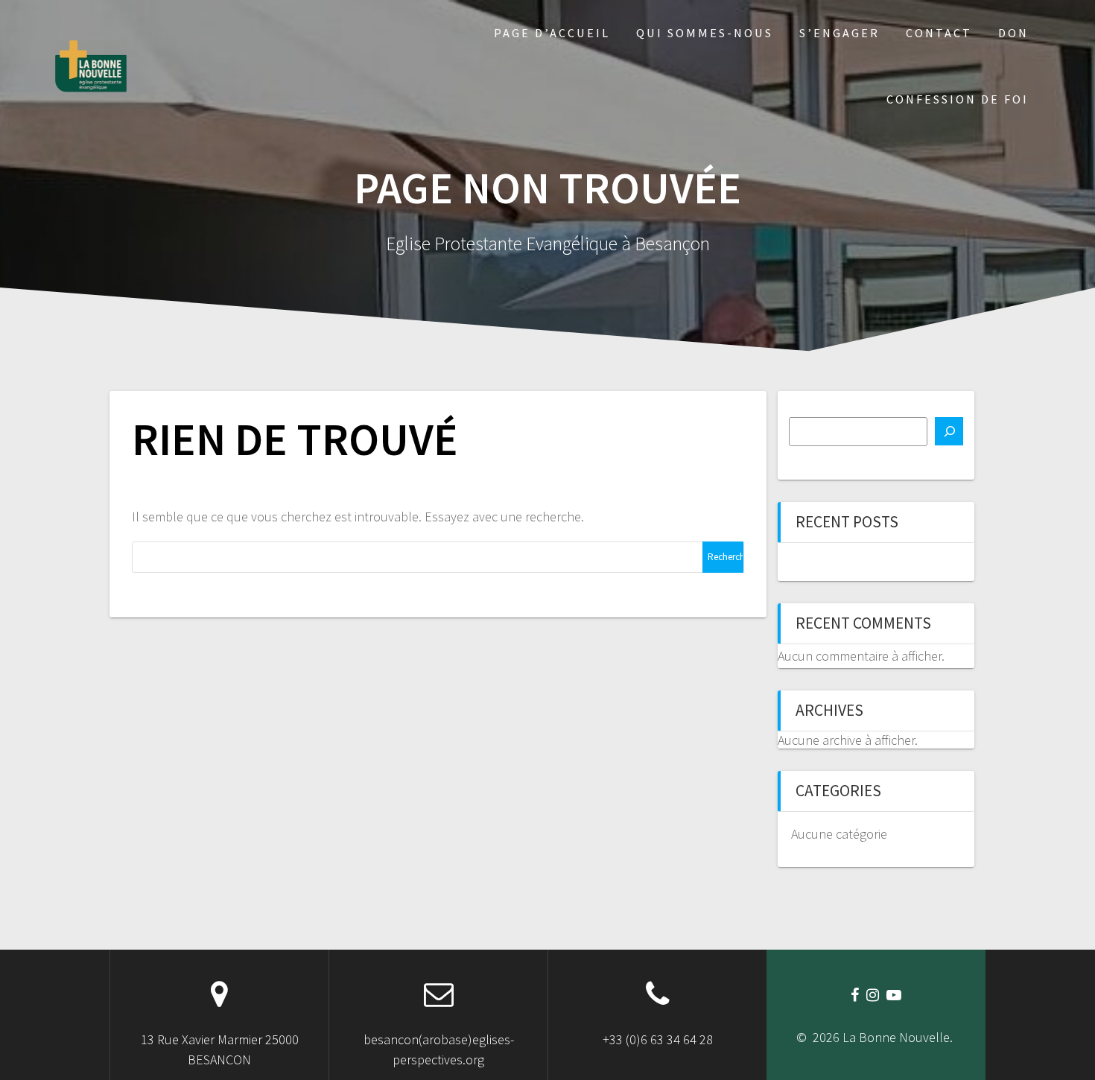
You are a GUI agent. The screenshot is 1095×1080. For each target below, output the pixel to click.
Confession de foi (957, 99)
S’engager (839, 32)
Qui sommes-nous (704, 32)
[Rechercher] (949, 431)
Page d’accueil (552, 32)
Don (1013, 32)
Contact (939, 32)
